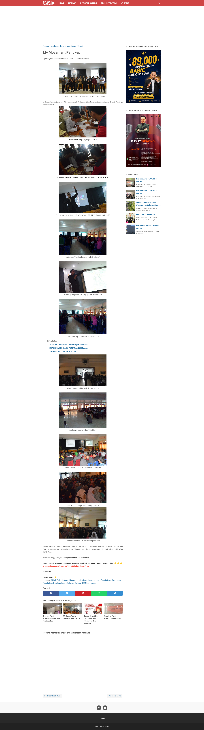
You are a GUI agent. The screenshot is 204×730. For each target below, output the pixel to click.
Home (62, 3)
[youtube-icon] (105, 707)
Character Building (88, 3)
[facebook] (51, 593)
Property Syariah (109, 3)
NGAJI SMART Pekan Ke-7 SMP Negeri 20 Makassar (68, 348)
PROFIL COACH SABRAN (145, 214)
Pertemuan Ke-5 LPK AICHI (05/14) (62, 351)
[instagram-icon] (99, 707)
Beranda (102, 718)
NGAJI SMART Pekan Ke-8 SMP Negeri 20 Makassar (68, 345)
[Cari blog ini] (159, 3)
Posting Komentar (82, 59)
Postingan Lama (115, 696)
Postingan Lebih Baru (52, 696)
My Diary (72, 3)
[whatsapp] (99, 593)
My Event (125, 3)
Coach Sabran (104, 726)
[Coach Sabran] (49, 3)
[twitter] (67, 593)
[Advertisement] (102, 27)
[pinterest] (83, 593)
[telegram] (115, 593)
